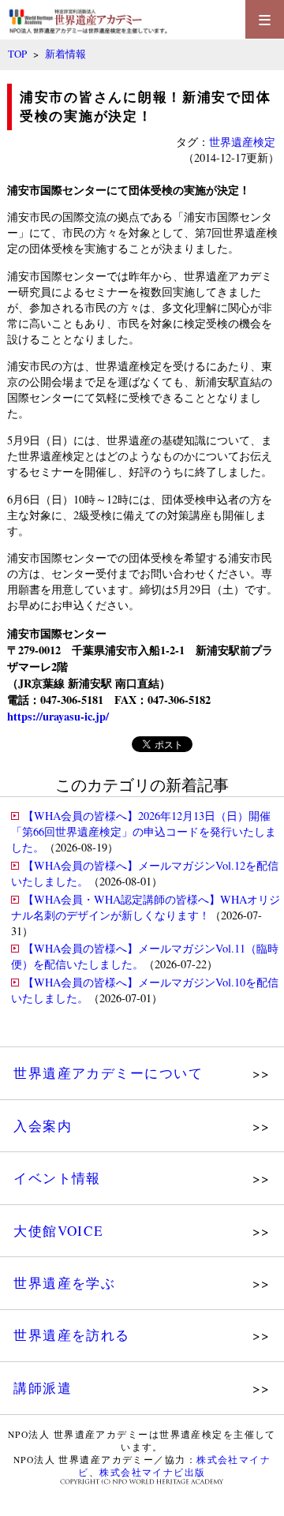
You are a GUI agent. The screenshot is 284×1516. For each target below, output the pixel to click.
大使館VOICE (58, 1231)
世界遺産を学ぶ (64, 1283)
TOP (17, 54)
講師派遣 (42, 1388)
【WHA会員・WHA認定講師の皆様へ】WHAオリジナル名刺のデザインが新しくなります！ (145, 907)
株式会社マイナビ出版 (152, 1472)
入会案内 (42, 1126)
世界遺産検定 (242, 141)
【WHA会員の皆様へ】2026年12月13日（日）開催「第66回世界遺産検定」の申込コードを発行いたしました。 (143, 831)
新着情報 (65, 54)
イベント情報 (57, 1178)
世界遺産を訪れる (71, 1335)
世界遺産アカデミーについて (108, 1073)
